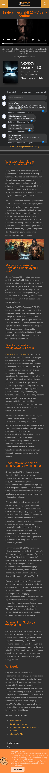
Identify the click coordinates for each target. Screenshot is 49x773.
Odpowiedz (21, 112)
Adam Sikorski (15, 126)
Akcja (23, 78)
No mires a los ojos (18, 724)
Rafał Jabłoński (15, 135)
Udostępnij (41, 92)
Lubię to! (11, 92)
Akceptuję (18, 769)
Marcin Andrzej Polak (17, 116)
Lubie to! (11, 112)
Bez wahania (15, 720)
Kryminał (31, 78)
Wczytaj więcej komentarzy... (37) (24, 147)
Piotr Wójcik (14, 103)
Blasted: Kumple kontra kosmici (24, 727)
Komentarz (26, 92)
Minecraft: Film (16, 734)
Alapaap (13, 731)
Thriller (41, 78)
